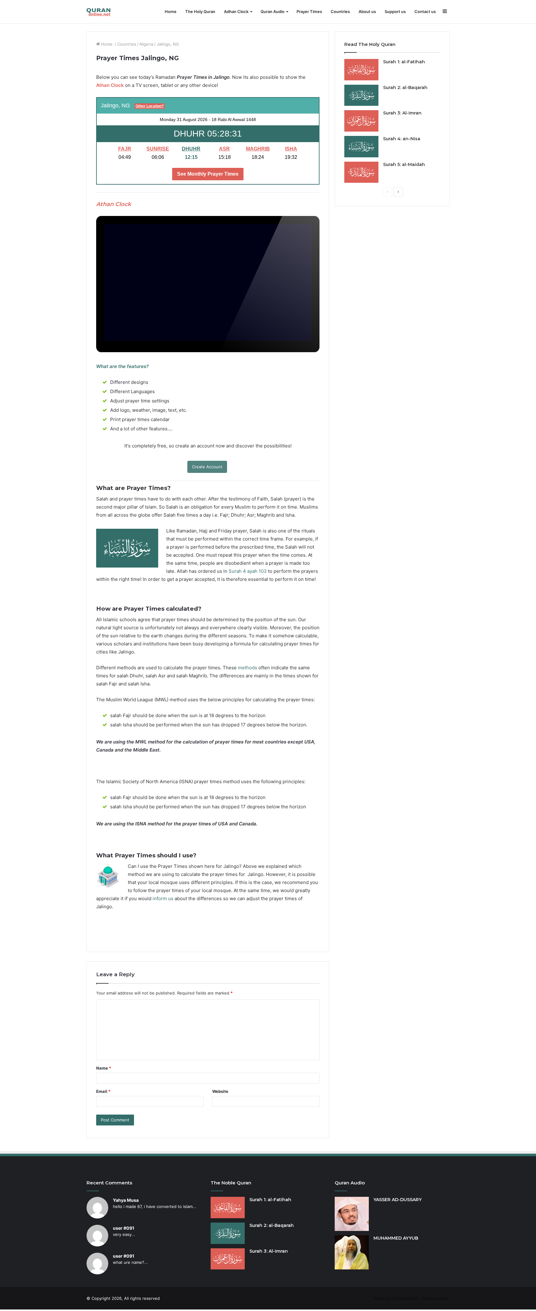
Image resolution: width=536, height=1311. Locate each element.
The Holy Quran (200, 11)
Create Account (207, 466)
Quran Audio (272, 11)
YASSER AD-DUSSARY (397, 1199)
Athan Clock (110, 85)
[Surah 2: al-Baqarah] (361, 95)
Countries (340, 11)
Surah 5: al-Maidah (404, 164)
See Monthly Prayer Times (208, 174)
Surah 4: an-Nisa (401, 138)
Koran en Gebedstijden (396, 1298)
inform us (163, 898)
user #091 (123, 1228)
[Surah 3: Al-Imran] (361, 121)
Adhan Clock (236, 11)
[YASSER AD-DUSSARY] (352, 1214)
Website (220, 1091)
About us (367, 11)
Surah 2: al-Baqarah (405, 87)
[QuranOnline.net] (99, 11)
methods (247, 668)
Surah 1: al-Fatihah (404, 62)
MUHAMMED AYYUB (395, 1238)
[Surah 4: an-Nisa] (361, 146)
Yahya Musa (126, 1200)
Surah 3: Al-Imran (402, 113)
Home (170, 11)
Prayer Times (309, 11)
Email (103, 1091)
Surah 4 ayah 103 (248, 571)
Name (103, 1068)
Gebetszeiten (435, 1298)
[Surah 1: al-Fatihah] (361, 69)
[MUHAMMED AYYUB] (352, 1252)
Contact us (425, 11)
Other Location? (150, 106)
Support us (395, 11)
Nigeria (146, 44)
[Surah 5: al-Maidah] (361, 172)
